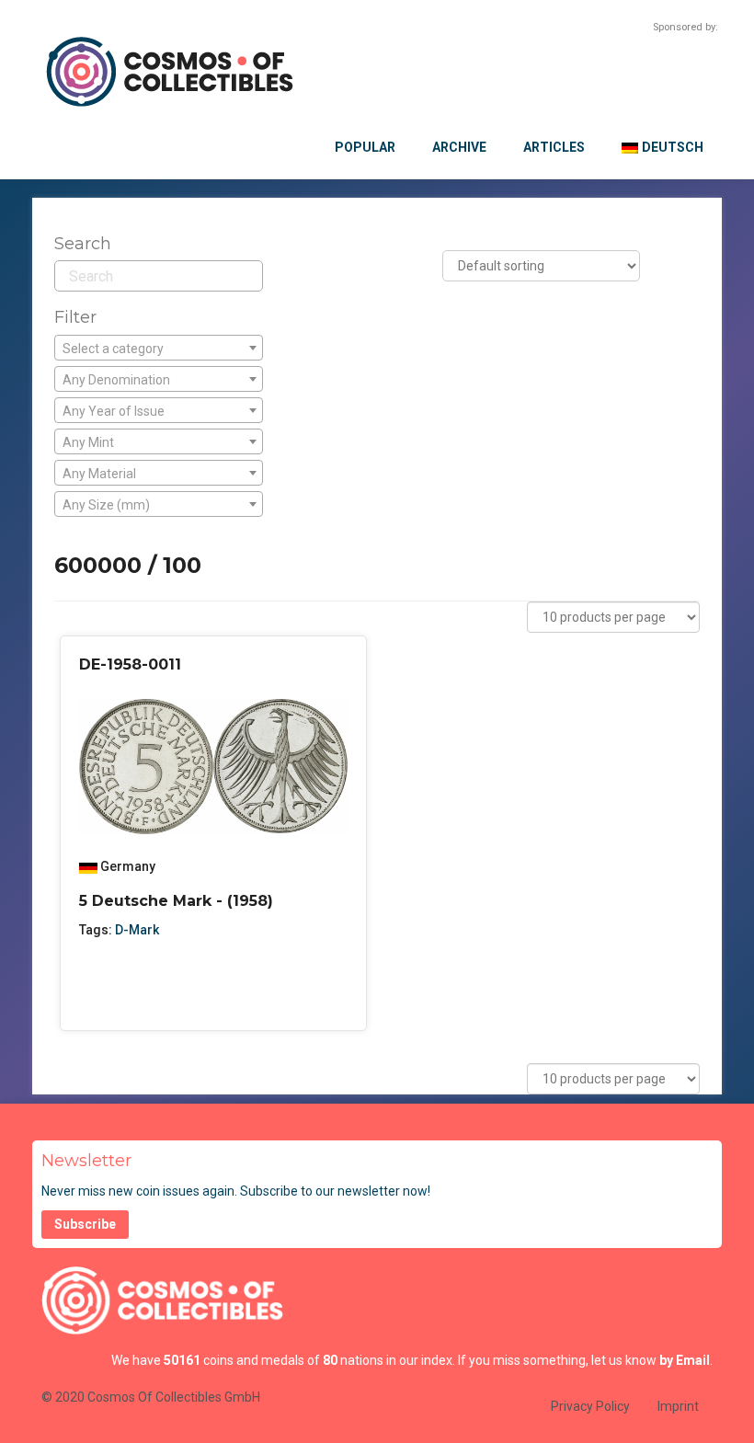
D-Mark (137, 929)
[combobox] (158, 348)
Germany (127, 866)
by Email (684, 1360)
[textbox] (158, 348)
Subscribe (85, 1224)
